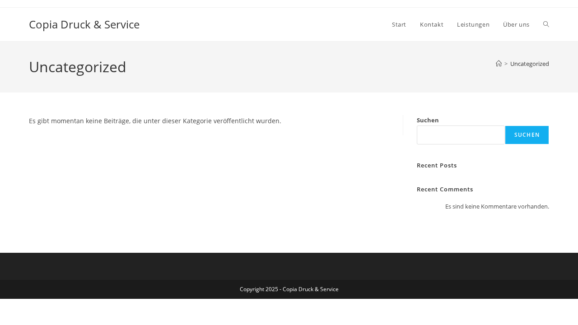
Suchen (428, 120)
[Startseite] (499, 64)
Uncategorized (529, 64)
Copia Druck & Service (84, 24)
